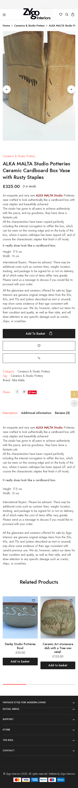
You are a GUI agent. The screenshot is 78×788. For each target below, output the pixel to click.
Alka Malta (18, 380)
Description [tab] (10, 413)
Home (6, 25)
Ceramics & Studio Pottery (29, 25)
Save (33, 392)
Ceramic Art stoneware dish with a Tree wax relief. (58, 648)
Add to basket (36, 334)
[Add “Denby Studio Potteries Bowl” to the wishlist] (33, 601)
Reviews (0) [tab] (62, 413)
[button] (39, 358)
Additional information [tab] (36, 413)
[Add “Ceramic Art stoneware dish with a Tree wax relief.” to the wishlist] (71, 601)
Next (71, 89)
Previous (7, 89)
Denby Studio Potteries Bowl (20, 646)
